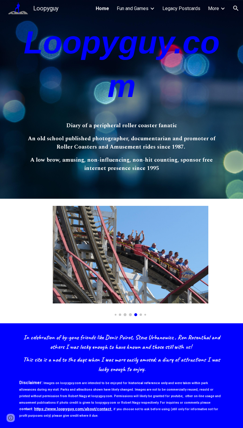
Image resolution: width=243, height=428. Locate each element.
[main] (121, 67)
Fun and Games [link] (132, 8)
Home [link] (102, 8)
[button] (236, 8)
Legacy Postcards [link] (181, 8)
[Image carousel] (130, 261)
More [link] (213, 8)
